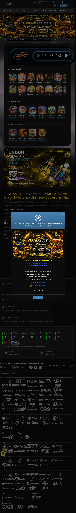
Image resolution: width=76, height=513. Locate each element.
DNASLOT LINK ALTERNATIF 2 (38, 266)
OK (38, 297)
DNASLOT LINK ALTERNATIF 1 (38, 263)
